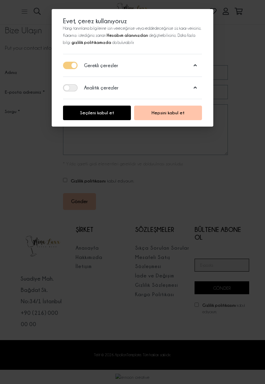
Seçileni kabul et (97, 112)
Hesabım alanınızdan (128, 35)
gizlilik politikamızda (91, 42)
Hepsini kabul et (168, 112)
